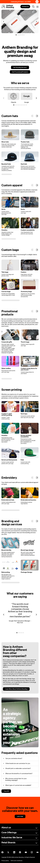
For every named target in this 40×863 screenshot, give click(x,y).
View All (6, 791)
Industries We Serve (11, 837)
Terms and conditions (16, 860)
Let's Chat (20, 816)
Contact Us (25, 6)
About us (6, 827)
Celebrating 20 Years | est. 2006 (21, 2)
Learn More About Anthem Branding (16, 689)
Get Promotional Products (20, 72)
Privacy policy (5, 860)
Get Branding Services (20, 67)
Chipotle (13, 102)
